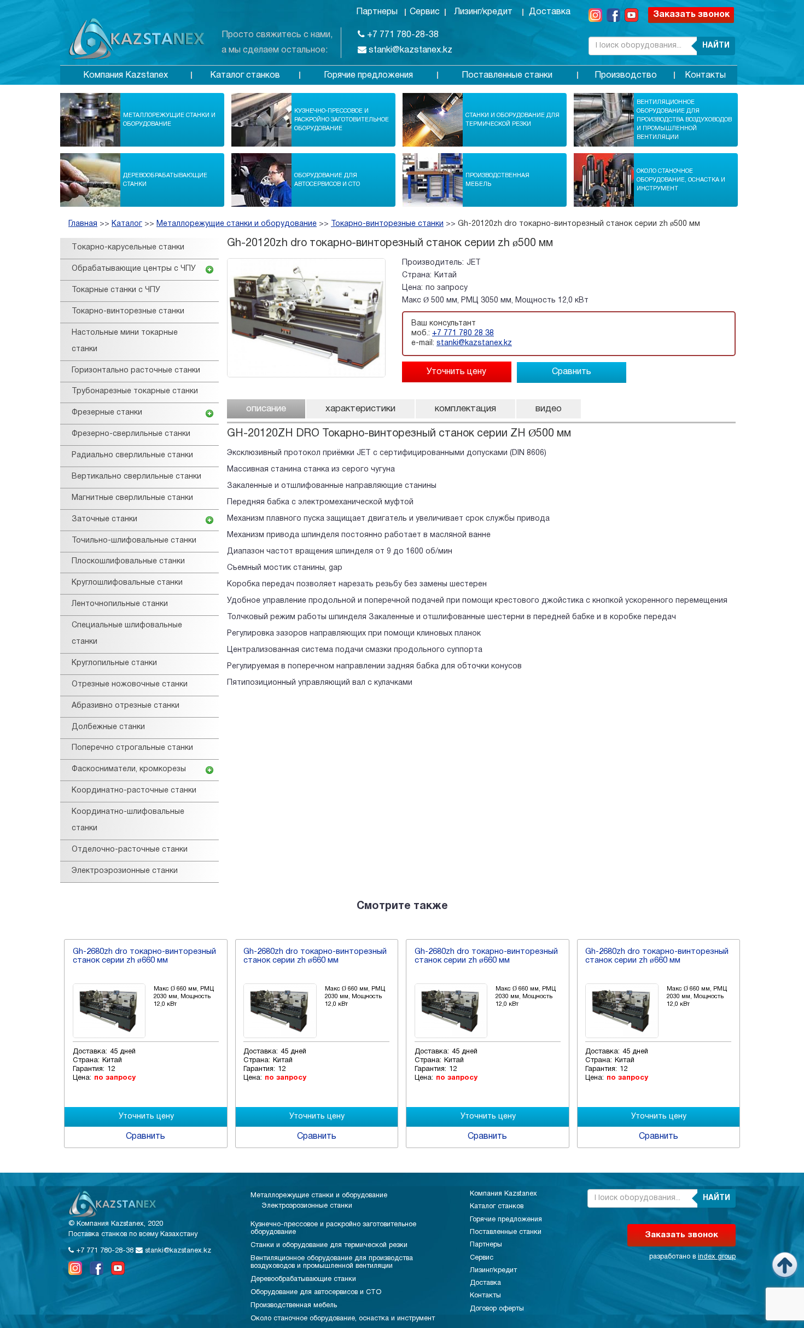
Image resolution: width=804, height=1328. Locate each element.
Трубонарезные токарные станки (135, 391)
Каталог (127, 224)
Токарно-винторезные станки (387, 224)
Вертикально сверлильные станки (136, 476)
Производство (626, 75)
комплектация (465, 409)
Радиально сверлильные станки (132, 455)
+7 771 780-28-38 (402, 35)
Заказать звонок (691, 15)
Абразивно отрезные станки (125, 705)
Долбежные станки (108, 727)
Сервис (425, 12)
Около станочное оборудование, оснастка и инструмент (681, 179)
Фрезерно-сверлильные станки (131, 434)
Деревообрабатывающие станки (165, 180)
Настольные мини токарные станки (125, 341)
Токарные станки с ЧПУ (116, 290)
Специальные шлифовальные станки (127, 633)
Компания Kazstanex (125, 75)
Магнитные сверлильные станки (132, 498)
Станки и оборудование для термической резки (512, 120)
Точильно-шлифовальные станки (134, 540)
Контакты (705, 75)
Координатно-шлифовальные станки (128, 820)
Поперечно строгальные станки (132, 748)
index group (717, 1257)
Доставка (549, 12)
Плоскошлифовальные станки (128, 561)
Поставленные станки (507, 75)
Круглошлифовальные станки (127, 582)
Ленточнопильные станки (120, 604)
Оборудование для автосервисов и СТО (327, 180)
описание (266, 409)
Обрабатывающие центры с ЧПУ (134, 268)
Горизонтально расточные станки (136, 370)
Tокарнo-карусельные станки (128, 247)
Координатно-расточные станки (134, 790)
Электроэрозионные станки (125, 871)
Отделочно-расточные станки (130, 849)
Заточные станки (104, 519)
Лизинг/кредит (483, 12)
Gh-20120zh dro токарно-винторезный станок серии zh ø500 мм (579, 224)
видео (548, 409)
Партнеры (377, 12)
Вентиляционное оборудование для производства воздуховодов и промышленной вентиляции (684, 120)
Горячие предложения (368, 75)
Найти (716, 45)
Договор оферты (497, 1309)
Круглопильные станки (114, 663)
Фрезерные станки (107, 412)
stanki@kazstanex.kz (409, 50)
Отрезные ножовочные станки (130, 684)
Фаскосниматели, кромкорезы (129, 769)
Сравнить (571, 372)
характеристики (360, 409)
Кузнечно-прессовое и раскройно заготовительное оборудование (341, 119)
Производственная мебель (497, 180)
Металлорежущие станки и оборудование (169, 120)
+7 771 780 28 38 (463, 333)
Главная (82, 224)
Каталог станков (245, 75)
